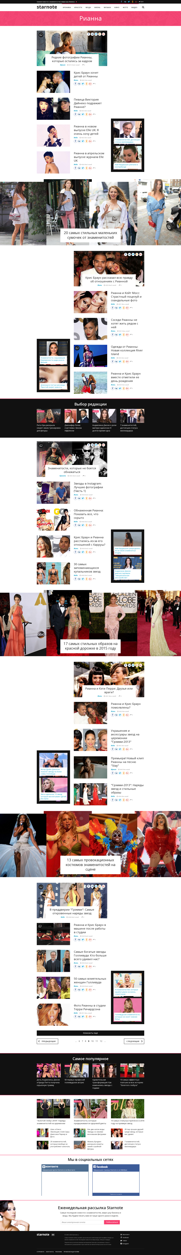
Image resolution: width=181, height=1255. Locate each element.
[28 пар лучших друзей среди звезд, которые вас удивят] (117, 1133)
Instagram (126, 1244)
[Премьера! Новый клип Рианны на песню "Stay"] (90, 767)
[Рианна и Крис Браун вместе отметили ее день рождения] (90, 383)
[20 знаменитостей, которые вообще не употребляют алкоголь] (42, 1145)
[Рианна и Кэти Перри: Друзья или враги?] (109, 679)
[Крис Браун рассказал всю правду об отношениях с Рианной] (109, 268)
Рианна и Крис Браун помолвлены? (126, 705)
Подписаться (112, 1222)
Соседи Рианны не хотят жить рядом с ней (124, 323)
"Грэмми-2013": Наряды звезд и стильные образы (127, 788)
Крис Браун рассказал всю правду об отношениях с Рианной (109, 279)
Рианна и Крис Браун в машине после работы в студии (90, 928)
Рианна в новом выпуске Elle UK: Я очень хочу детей (86, 130)
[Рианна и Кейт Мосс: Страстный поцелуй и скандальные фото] (90, 302)
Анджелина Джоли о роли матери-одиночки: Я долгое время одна (104, 428)
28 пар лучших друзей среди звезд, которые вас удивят (134, 1131)
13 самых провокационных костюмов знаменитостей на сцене (90, 864)
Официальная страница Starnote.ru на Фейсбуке (110, 1170)
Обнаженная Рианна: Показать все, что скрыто (88, 514)
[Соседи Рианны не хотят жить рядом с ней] (90, 329)
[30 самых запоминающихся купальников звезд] (53, 573)
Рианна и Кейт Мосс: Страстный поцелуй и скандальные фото (126, 296)
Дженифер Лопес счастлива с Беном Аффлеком (73, 428)
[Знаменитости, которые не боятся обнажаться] (72, 459)
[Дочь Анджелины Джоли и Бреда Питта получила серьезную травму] (49, 1070)
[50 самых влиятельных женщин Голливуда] (53, 988)
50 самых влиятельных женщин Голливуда (90, 980)
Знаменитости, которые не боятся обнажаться (72, 470)
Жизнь (67, 411)
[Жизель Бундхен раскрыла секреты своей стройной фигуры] (80, 1145)
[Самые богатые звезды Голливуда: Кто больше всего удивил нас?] (53, 961)
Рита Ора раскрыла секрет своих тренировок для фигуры (49, 428)
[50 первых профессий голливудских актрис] (77, 1070)
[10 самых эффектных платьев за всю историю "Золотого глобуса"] (132, 1070)
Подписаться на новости (116, 1194)
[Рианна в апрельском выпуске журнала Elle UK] (53, 162)
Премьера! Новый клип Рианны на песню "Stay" (127, 761)
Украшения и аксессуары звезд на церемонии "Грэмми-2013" (125, 736)
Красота (40, 411)
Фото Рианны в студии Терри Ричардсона (90, 1007)
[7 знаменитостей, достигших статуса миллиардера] (132, 416)
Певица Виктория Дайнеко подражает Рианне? (88, 103)
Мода (123, 1066)
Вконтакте (126, 1234)
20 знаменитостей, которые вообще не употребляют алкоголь (60, 1144)
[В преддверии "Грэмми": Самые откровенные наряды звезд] (72, 900)
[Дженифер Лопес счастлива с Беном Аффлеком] (77, 416)
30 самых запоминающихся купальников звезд (87, 567)
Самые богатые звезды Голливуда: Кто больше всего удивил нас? (90, 955)
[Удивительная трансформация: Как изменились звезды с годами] (104, 1070)
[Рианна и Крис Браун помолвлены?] (90, 713)
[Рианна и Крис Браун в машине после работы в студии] (53, 934)
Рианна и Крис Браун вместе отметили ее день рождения (126, 377)
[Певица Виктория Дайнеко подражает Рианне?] (53, 109)
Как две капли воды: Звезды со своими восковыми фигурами (96, 1131)
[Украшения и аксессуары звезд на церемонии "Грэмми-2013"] (90, 740)
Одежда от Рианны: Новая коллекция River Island (127, 350)
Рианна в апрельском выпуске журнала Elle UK (89, 156)
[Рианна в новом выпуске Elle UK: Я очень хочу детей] (53, 135)
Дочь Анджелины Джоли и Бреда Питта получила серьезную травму (48, 1082)
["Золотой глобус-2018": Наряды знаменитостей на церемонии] (53, 1108)
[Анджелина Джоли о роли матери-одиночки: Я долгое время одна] (104, 416)
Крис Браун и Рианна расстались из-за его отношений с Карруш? (89, 540)
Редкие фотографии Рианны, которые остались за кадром (72, 59)
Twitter (125, 1241)
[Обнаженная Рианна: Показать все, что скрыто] (53, 519)
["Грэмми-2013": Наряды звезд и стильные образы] (90, 794)
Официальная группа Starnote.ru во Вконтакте (58, 1170)
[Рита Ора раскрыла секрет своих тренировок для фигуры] (49, 416)
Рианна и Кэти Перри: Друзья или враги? (109, 690)
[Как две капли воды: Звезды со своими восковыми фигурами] (80, 1133)
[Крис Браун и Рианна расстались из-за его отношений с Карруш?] (53, 546)
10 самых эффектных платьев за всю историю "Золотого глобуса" (131, 1082)
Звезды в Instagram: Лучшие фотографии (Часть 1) (88, 487)
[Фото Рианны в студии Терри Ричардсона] (53, 1015)
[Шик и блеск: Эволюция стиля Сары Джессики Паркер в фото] (42, 1133)
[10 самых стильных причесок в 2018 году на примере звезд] (127, 1108)
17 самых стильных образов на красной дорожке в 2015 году (91, 646)
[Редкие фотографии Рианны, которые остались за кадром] (72, 48)
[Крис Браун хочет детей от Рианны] (53, 82)
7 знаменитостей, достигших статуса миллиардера (129, 428)
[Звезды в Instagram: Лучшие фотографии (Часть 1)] (53, 493)
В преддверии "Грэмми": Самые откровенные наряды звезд (72, 911)
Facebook (126, 1237)
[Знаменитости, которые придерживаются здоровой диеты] (90, 1108)
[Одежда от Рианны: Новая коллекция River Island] (90, 356)
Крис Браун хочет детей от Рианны (86, 74)
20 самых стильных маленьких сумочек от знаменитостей (90, 235)
